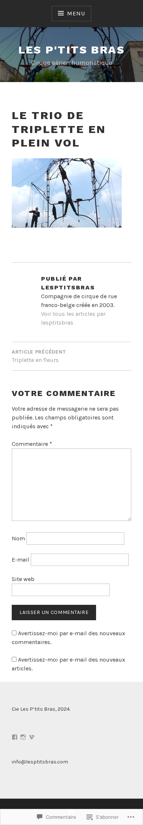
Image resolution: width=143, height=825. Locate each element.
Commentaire (32, 443)
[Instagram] (23, 737)
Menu (76, 13)
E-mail (20, 559)
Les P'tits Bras (71, 49)
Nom (18, 538)
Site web (23, 579)
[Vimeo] (31, 737)
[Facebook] (15, 737)
